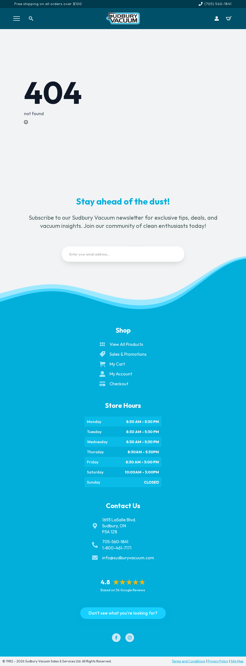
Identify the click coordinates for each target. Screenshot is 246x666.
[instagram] (129, 637)
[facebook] (116, 637)
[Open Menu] (16, 18)
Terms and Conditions (188, 661)
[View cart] (229, 18)
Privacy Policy (218, 661)
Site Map (237, 661)
